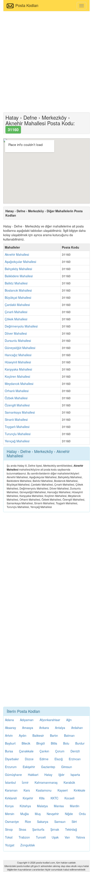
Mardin (74, 806)
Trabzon (24, 837)
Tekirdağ (71, 829)
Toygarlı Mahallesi (17, 426)
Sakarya (42, 821)
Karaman (11, 790)
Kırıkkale (79, 790)
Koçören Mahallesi (17, 376)
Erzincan (75, 759)
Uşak (55, 837)
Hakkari (33, 774)
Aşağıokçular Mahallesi (20, 261)
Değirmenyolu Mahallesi (21, 326)
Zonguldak (27, 845)
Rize (28, 821)
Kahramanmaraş (46, 782)
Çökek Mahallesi (16, 319)
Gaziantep (48, 767)
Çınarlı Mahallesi (16, 312)
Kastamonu (43, 790)
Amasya (27, 727)
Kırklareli (11, 798)
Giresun (66, 767)
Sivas (22, 829)
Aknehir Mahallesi (17, 254)
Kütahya (25, 806)
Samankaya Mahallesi (20, 412)
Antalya (60, 727)
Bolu (66, 743)
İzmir (25, 782)
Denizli (75, 751)
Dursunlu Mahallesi (18, 340)
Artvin (9, 735)
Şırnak (54, 829)
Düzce (29, 759)
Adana (9, 720)
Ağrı (69, 720)
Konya (9, 806)
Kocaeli (69, 798)
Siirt (74, 821)
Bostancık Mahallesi (18, 290)
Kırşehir (28, 798)
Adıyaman (27, 720)
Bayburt (10, 743)
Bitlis (54, 743)
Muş (38, 814)
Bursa (9, 751)
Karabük (69, 782)
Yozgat (9, 845)
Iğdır (61, 774)
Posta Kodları (26, 5)
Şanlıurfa (38, 829)
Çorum (59, 751)
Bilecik (26, 743)
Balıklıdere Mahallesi (19, 276)
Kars (27, 790)
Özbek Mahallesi (16, 398)
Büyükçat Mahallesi (18, 297)
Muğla (24, 814)
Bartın (54, 735)
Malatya (42, 806)
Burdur (80, 743)
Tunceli (41, 837)
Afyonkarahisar (50, 720)
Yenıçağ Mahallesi (17, 441)
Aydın (22, 735)
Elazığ (59, 759)
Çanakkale (26, 751)
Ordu (82, 814)
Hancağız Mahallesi (18, 355)
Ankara (44, 727)
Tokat (9, 837)
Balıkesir (38, 735)
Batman (69, 735)
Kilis (42, 798)
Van (67, 837)
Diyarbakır (12, 759)
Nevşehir (53, 814)
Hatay (48, 774)
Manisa (59, 806)
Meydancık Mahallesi (19, 383)
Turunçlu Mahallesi (17, 434)
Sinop (9, 829)
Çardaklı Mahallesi (17, 304)
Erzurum (11, 767)
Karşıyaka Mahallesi (18, 369)
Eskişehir (29, 767)
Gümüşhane (13, 774)
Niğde (69, 814)
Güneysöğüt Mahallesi (20, 348)
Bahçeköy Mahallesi (18, 269)
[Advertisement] (46, 61)
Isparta (75, 774)
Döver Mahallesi (16, 333)
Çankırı (44, 751)
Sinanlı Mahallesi (16, 419)
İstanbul (10, 782)
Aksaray (10, 727)
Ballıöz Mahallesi (16, 283)
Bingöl (40, 743)
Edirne (44, 759)
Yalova (80, 837)
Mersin (9, 814)
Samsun (60, 821)
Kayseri (63, 790)
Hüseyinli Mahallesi (18, 362)
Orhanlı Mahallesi (17, 391)
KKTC (54, 798)
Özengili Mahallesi (17, 405)
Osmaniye (12, 821)
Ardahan (77, 727)
